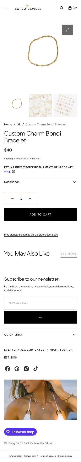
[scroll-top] (68, 452)
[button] (58, 7)
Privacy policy (29, 456)
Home (8, 126)
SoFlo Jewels (34, 443)
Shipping (9, 160)
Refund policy (14, 456)
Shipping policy (63, 456)
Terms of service (46, 456)
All (18, 126)
